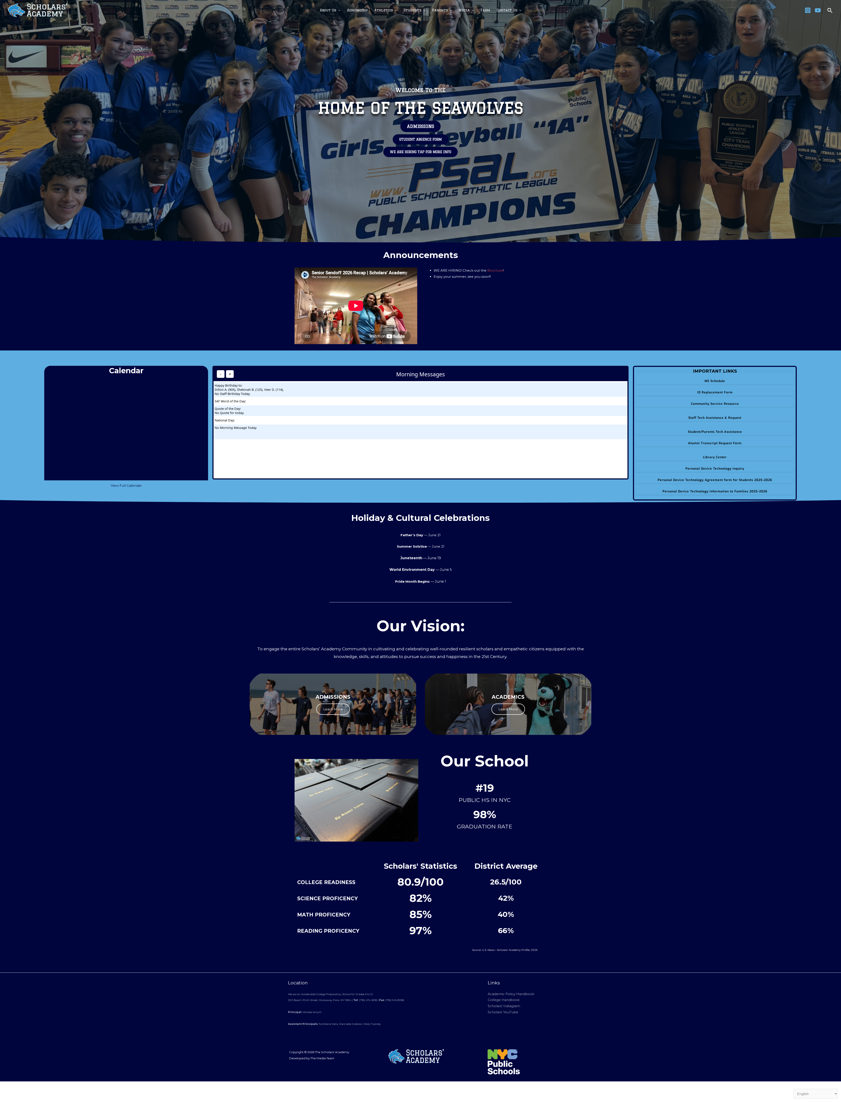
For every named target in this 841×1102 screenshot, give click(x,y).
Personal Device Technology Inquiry (715, 469)
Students (412, 10)
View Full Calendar (126, 485)
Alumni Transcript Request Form (715, 443)
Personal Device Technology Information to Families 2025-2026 (715, 491)
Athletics (383, 10)
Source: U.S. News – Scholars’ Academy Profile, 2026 (504, 950)
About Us (328, 10)
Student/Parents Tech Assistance (715, 432)
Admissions (357, 10)
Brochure (495, 270)
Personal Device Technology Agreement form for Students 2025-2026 (715, 480)
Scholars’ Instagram (504, 1006)
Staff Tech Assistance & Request (714, 418)
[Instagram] (807, 10)
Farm (485, 10)
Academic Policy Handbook (511, 994)
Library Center (715, 457)
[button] (830, 10)
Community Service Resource (715, 404)
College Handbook (503, 1000)
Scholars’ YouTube (503, 1012)
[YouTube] (817, 10)
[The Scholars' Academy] (38, 10)
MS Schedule (715, 381)
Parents (440, 10)
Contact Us (507, 10)
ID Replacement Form (715, 392)
